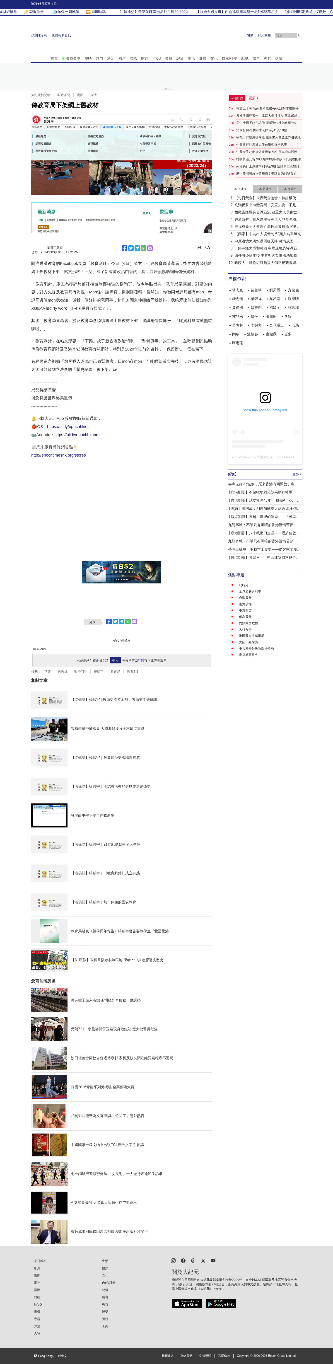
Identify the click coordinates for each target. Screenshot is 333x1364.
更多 (288, 334)
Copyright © (245, 1355)
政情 (93, 95)
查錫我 (271, 334)
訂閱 (141, 660)
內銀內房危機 (248, 623)
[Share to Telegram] (137, 248)
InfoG (156, 58)
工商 (105, 1326)
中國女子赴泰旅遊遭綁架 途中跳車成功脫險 (266, 152)
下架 (47, 671)
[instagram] (173, 1260)
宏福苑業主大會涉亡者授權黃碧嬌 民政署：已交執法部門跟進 (265, 227)
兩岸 (122, 58)
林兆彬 (237, 316)
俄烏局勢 (245, 617)
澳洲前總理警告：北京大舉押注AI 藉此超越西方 (268, 116)
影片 (37, 1268)
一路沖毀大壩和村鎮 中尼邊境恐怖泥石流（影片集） (267, 248)
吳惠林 (237, 325)
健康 (202, 58)
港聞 (110, 58)
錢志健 (237, 299)
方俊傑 (293, 290)
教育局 (115, 671)
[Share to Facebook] (124, 248)
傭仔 (254, 316)
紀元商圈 (264, 35)
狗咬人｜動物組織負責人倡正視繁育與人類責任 (267, 263)
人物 (37, 1333)
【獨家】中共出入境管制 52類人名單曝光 (267, 234)
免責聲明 (205, 1355)
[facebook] (183, 1260)
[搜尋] (300, 35)
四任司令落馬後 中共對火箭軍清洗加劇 (265, 255)
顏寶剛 (256, 308)
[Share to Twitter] (131, 248)
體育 (256, 58)
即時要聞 (63, 95)
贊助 (250, 35)
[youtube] (213, 1260)
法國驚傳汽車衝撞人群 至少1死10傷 (261, 130)
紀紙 (245, 58)
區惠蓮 (237, 343)
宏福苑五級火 (248, 655)
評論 (180, 58)
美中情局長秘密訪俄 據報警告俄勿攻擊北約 (266, 123)
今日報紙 (40, 1261)
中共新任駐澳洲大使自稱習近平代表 (261, 144)
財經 (144, 58)
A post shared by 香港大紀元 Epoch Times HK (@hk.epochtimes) (278, 457)
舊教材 (62, 671)
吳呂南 (274, 299)
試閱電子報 (39, 35)
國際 (133, 58)
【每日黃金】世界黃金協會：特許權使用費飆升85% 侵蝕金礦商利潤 (267, 198)
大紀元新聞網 (40, 95)
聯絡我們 (186, 1355)
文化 (214, 58)
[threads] (193, 1260)
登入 (115, 660)
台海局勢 (245, 598)
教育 (267, 58)
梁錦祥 (256, 299)
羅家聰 (293, 299)
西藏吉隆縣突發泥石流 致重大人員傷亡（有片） (265, 212)
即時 (88, 58)
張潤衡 (271, 316)
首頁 (54, 58)
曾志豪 (237, 290)
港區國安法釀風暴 (251, 636)
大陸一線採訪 (248, 642)
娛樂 (278, 58)
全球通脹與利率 (250, 591)
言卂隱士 (276, 325)
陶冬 (235, 334)
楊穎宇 (99, 671)
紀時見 (244, 585)
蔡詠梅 (293, 308)
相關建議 (168, 1355)
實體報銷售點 (61, 35)
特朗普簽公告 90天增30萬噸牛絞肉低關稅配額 (269, 159)
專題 (37, 1319)
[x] (203, 1260)
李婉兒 (256, 325)
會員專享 (73, 58)
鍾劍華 (256, 290)
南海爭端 (245, 604)
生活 (191, 58)
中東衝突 (245, 610)
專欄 (168, 58)
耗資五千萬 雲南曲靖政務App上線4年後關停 (267, 108)
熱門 (99, 58)
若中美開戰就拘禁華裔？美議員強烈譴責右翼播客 (268, 174)
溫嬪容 (252, 334)
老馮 (295, 325)
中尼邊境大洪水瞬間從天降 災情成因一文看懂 (267, 241)
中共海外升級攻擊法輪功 (256, 648)
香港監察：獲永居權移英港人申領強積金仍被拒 (267, 220)
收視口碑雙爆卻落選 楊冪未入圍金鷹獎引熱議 (268, 137)
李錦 (288, 316)
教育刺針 (133, 671)
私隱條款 (224, 1355)
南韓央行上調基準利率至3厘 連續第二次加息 (267, 166)
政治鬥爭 (80, 671)
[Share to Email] (150, 248)
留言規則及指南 (39, 649)
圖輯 (105, 1319)
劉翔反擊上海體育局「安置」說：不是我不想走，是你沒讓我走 (267, 205)
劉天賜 (274, 290)
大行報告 (245, 629)
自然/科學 (229, 58)
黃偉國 (237, 308)
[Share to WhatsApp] (143, 248)
